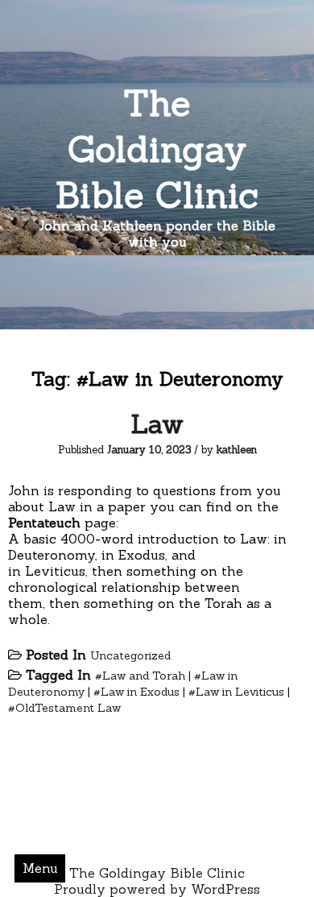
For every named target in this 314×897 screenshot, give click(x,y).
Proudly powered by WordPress (157, 889)
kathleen (237, 450)
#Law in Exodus (136, 691)
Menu (40, 868)
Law (157, 423)
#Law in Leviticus (236, 691)
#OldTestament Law (64, 708)
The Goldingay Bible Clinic (157, 148)
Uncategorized (130, 655)
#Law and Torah (140, 675)
